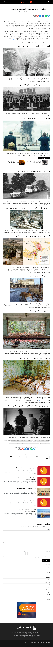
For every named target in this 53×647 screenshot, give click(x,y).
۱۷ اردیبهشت (28, 468)
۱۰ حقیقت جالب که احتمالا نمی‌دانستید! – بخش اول (26, 498)
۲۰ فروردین (28, 500)
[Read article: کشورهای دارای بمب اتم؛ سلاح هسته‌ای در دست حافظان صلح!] (45, 162)
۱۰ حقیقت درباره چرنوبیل (41, 440)
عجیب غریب (47, 584)
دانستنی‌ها (29, 11)
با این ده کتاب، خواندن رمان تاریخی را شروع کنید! (26, 488)
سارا (42, 11)
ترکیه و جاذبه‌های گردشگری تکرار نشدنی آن (27, 509)
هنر (49, 591)
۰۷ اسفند (16, 163)
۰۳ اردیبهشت (28, 479)
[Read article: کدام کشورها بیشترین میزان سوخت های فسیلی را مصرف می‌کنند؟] (22, 162)
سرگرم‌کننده (47, 582)
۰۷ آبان (40, 163)
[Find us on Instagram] (25, 642)
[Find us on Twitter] (27, 642)
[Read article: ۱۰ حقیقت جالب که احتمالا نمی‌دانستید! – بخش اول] (43, 502)
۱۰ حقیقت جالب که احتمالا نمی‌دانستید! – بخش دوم (26, 477)
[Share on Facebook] (43, 16)
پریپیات (6, 440)
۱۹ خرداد (36, 11)
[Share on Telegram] (48, 16)
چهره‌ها (48, 569)
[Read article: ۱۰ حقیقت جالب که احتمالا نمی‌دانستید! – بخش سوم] (43, 470)
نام (49, 545)
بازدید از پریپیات (23, 440)
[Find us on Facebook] (29, 642)
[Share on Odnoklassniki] (34, 16)
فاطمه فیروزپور (33, 468)
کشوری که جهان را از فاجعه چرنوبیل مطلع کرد (16, 443)
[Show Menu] (48, 2)
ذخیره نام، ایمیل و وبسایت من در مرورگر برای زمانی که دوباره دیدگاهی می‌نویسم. (34, 556)
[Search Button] (4, 2)
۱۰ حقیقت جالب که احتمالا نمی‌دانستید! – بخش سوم (26, 467)
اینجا (13, 39)
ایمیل (24, 551)
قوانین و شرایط (41, 642)
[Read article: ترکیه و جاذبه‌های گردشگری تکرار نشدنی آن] (43, 513)
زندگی (48, 579)
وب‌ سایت (48, 551)
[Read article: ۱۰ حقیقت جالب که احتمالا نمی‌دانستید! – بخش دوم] (43, 481)
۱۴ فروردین (28, 511)
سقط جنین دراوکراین (46, 443)
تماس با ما (48, 642)
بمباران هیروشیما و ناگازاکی (12, 440)
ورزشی (48, 594)
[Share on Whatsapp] (46, 16)
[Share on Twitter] (40, 16)
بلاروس (18, 440)
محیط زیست (47, 589)
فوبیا (39, 400)
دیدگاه (48, 529)
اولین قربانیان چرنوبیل (30, 440)
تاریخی (46, 5)
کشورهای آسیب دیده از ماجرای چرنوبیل (30, 443)
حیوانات (48, 572)
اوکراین (35, 440)
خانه (49, 5)
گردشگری (24, 11)
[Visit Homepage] (26, 2)
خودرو (48, 574)
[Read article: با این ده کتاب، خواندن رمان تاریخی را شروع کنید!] (43, 492)
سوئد (41, 443)
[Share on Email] (37, 16)
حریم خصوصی (33, 642)
